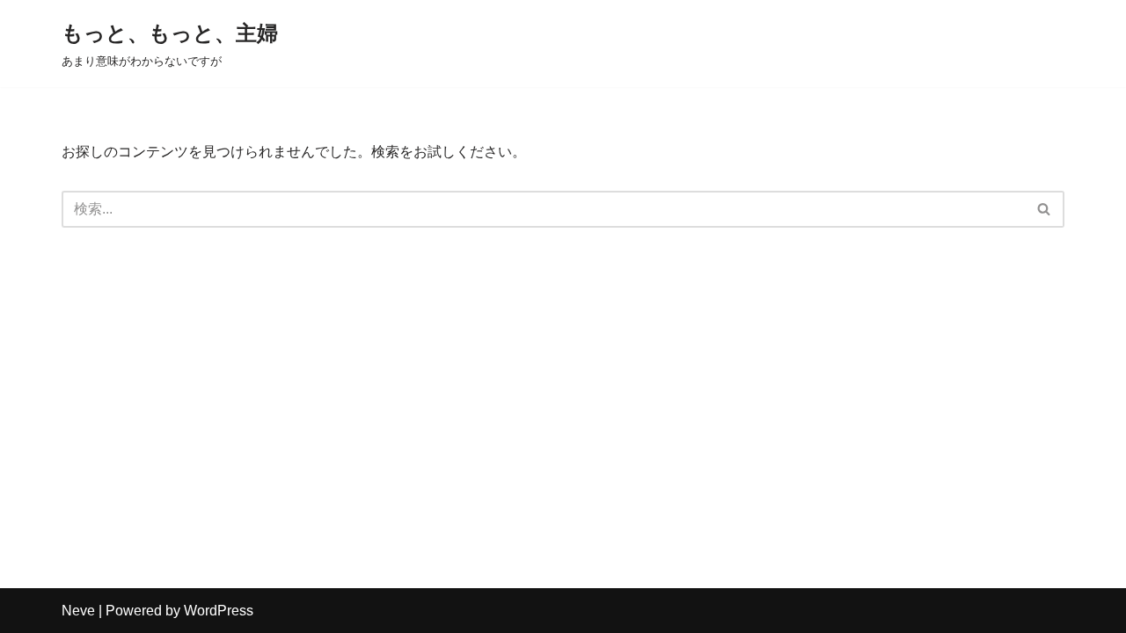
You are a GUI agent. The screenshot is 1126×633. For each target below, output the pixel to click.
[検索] (1044, 209)
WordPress (218, 610)
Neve (78, 610)
